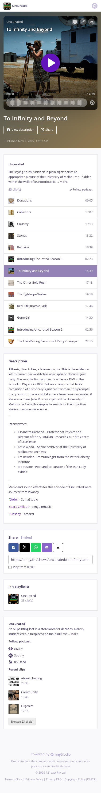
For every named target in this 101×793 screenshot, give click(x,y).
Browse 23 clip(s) (22, 722)
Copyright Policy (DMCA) (81, 779)
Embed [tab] (26, 537)
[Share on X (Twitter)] (24, 547)
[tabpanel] (50, 442)
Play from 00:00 (23, 567)
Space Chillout (19, 507)
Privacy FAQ (54, 779)
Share (49, 130)
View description (23, 130)
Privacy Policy (34, 779)
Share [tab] (13, 537)
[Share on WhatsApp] (36, 547)
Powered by (40, 754)
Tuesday (15, 514)
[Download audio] (58, 547)
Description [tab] (17, 361)
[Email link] (47, 547)
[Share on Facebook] (13, 547)
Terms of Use (13, 779)
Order (14, 499)
